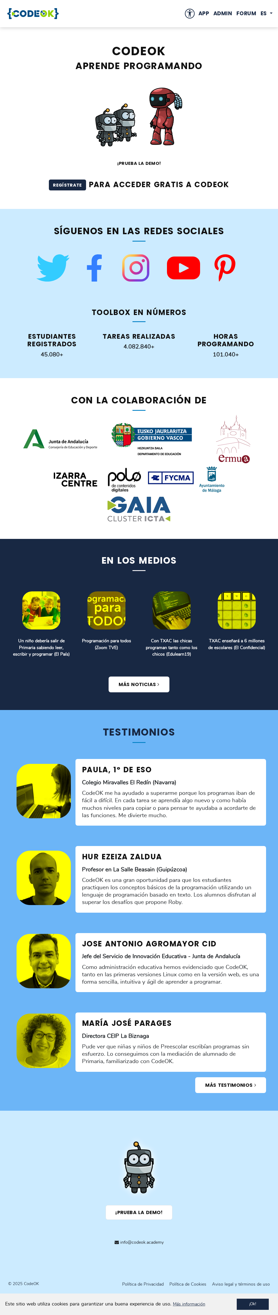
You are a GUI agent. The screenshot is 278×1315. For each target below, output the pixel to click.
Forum (246, 13)
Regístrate (67, 185)
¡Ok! (252, 1304)
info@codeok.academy (141, 1242)
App (203, 13)
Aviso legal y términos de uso (241, 1284)
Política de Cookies (187, 1284)
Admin (222, 13)
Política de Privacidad (143, 1284)
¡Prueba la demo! (139, 1212)
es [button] (264, 13)
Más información (189, 1304)
